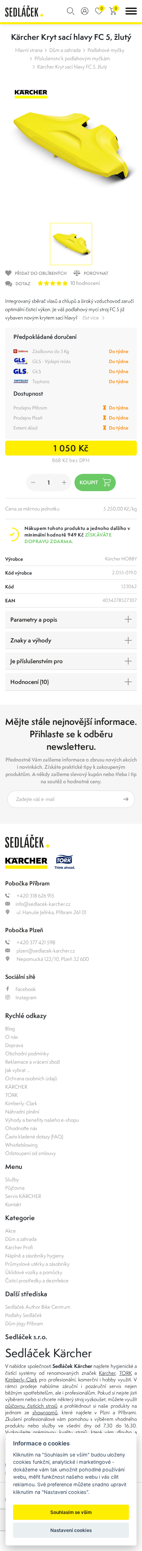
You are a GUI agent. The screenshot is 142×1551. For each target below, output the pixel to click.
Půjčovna (14, 1187)
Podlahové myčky (106, 50)
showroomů (45, 1412)
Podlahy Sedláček (23, 1315)
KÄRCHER (16, 1086)
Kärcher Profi (19, 1247)
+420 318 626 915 (35, 895)
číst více (90, 317)
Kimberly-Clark (21, 1103)
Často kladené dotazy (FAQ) (34, 1136)
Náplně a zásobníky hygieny (34, 1255)
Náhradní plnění (22, 1111)
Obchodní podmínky (27, 1053)
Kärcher (107, 1373)
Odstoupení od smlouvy (30, 1153)
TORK (11, 1095)
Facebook (26, 989)
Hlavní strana (28, 50)
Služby (12, 1179)
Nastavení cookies (71, 1530)
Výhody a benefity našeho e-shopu (42, 1120)
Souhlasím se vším (71, 1512)
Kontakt (13, 1204)
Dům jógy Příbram (24, 1323)
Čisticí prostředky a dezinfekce (37, 1280)
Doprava (14, 1045)
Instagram (26, 997)
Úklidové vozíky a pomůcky (33, 1272)
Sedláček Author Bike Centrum (37, 1307)
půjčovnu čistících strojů (31, 1406)
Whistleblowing (21, 1145)
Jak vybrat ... (17, 1070)
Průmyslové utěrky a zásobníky (37, 1264)
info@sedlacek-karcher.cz (43, 904)
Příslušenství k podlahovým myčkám (72, 58)
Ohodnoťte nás (21, 1128)
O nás (11, 1037)
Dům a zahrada (65, 50)
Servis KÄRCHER (23, 1196)
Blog (10, 1028)
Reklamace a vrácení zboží (32, 1061)
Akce (10, 1230)
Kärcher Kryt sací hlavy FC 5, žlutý (72, 66)
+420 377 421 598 (35, 942)
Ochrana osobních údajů (31, 1078)
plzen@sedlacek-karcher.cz (45, 950)
